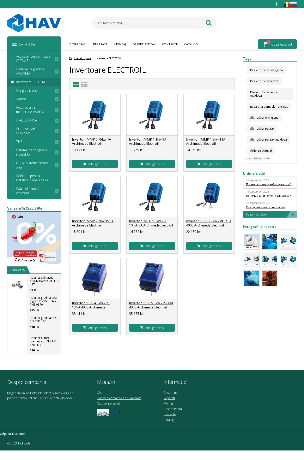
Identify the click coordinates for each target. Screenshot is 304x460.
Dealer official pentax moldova (264, 94)
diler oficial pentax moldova (268, 139)
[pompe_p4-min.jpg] (288, 241)
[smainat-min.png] (251, 241)
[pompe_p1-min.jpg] (269, 260)
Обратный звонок (12, 434)
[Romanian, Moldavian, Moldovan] (287, 6)
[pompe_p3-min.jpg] (251, 260)
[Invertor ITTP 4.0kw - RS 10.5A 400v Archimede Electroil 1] (94, 278)
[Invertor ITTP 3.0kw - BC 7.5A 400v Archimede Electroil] (209, 196)
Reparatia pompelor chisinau (269, 106)
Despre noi (77, 44)
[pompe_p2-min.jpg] (288, 260)
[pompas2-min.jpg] (251, 278)
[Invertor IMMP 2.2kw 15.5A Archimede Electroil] (94, 196)
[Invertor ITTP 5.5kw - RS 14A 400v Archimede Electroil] (152, 278)
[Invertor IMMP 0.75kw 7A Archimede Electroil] (94, 115)
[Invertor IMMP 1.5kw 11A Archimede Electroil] (209, 115)
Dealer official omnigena (266, 70)
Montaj (120, 44)
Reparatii (100, 44)
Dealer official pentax (264, 81)
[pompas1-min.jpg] (269, 278)
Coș (99, 393)
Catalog (191, 44)
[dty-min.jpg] (269, 241)
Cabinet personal (108, 403)
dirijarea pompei (261, 150)
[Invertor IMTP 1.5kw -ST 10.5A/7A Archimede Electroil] (152, 196)
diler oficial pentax (262, 128)
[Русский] (293, 6)
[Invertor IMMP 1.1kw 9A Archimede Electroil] (152, 115)
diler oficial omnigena (264, 117)
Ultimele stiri (254, 173)
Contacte (170, 44)
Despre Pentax (144, 44)
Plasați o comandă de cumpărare (119, 398)
